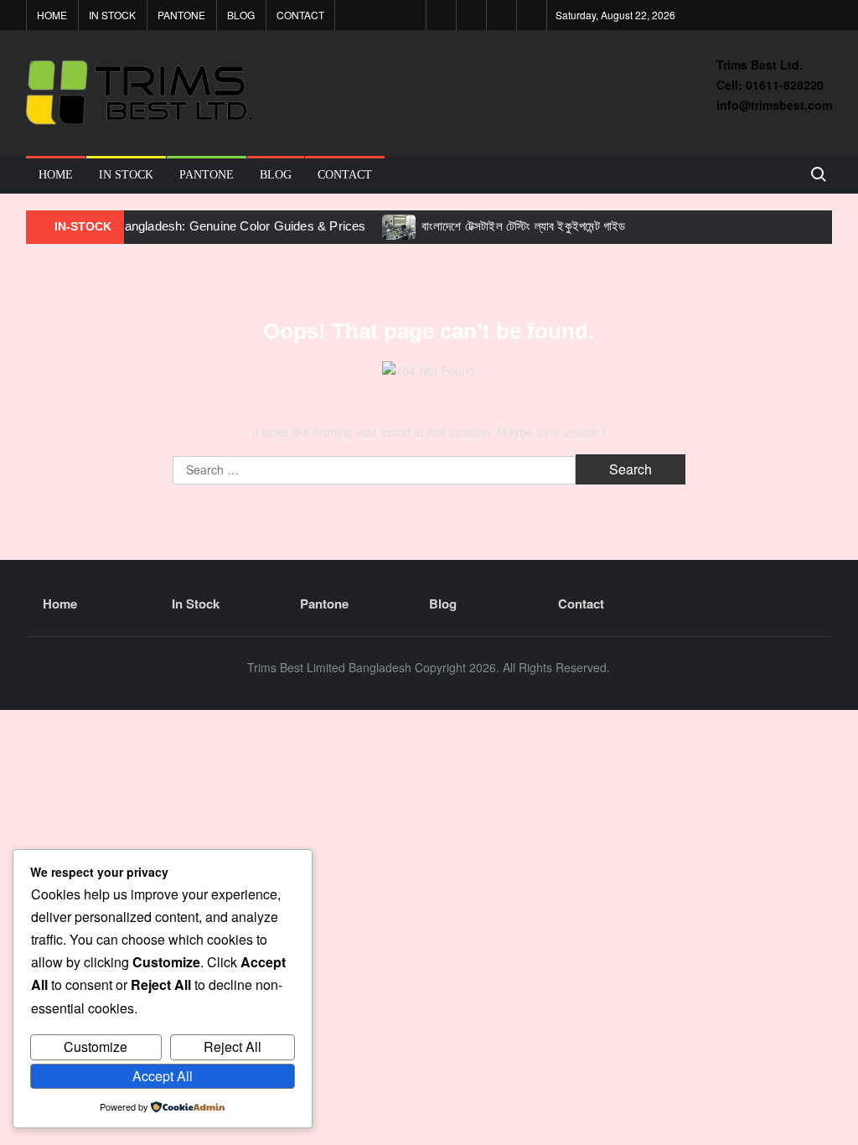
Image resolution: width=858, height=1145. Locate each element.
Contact (300, 15)
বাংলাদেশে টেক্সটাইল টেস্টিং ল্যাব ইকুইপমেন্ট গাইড (523, 226)
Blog (241, 15)
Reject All (232, 1046)
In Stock (112, 15)
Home (52, 15)
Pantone (181, 15)
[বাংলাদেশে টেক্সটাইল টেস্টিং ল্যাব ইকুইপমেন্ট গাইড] (400, 225)
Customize (95, 1046)
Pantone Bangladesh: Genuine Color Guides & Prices (216, 226)
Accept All (162, 1075)
